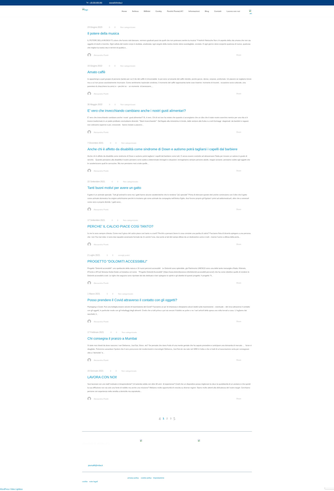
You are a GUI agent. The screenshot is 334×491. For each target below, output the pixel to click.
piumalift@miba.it (115, 3)
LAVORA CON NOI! (102, 377)
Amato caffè (96, 72)
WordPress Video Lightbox (11, 489)
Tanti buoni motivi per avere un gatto (114, 188)
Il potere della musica (103, 33)
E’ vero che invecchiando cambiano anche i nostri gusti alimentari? (136, 111)
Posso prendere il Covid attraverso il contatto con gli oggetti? (132, 300)
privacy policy (133, 478)
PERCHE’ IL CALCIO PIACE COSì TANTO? (120, 226)
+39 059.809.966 (96, 3)
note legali (93, 481)
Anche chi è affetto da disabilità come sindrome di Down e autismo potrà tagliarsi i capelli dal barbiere (162, 149)
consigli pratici (124, 255)
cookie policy (146, 478)
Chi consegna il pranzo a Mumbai (112, 338)
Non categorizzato (127, 27)
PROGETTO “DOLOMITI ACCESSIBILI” (117, 261)
